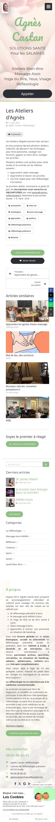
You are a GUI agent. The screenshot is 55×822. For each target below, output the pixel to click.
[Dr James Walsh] (10, 482)
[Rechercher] (46, 464)
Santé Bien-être (14, 564)
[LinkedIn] (29, 784)
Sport (9, 553)
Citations (10, 547)
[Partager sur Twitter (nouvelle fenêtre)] (51, 295)
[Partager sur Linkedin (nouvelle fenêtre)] (51, 299)
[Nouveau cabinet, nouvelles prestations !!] (27, 373)
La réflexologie (13, 530)
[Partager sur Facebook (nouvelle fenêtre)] (51, 290)
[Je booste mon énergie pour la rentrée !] (10, 492)
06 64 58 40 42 (18, 773)
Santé (9, 558)
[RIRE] (27, 407)
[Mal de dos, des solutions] (27, 342)
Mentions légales (15, 725)
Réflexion (11, 541)
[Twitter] (19, 784)
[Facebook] (15, 784)
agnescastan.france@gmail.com (26, 776)
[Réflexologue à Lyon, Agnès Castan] (6, 7)
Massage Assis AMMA (17, 536)
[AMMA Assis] (10, 502)
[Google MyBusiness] (24, 784)
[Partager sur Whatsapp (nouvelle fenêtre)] (51, 304)
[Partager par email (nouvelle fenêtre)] (51, 309)
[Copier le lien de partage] (51, 314)
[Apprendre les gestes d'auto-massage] (27, 311)
